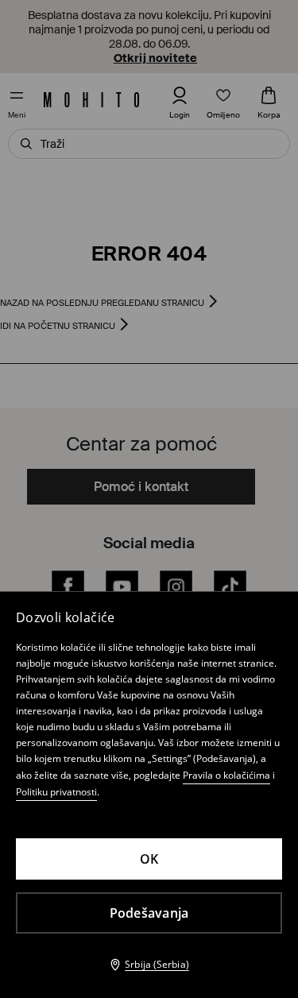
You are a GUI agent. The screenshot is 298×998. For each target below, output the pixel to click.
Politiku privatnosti (56, 792)
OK (149, 859)
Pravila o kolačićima (226, 775)
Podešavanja (149, 913)
